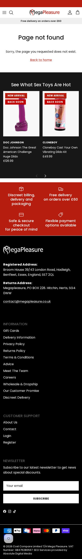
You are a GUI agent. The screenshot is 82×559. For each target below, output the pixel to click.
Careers (9, 377)
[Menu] (4, 12)
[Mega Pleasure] (45, 12)
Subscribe (41, 499)
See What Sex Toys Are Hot (41, 85)
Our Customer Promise (21, 390)
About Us (10, 422)
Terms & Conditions (18, 357)
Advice (8, 364)
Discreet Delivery (16, 397)
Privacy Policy (14, 344)
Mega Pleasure (57, 546)
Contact (9, 429)
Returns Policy (14, 350)
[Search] (13, 12)
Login (7, 436)
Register (9, 442)
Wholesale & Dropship (20, 384)
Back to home (41, 60)
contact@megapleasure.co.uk (27, 301)
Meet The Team (15, 371)
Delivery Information (19, 337)
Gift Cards (11, 330)
